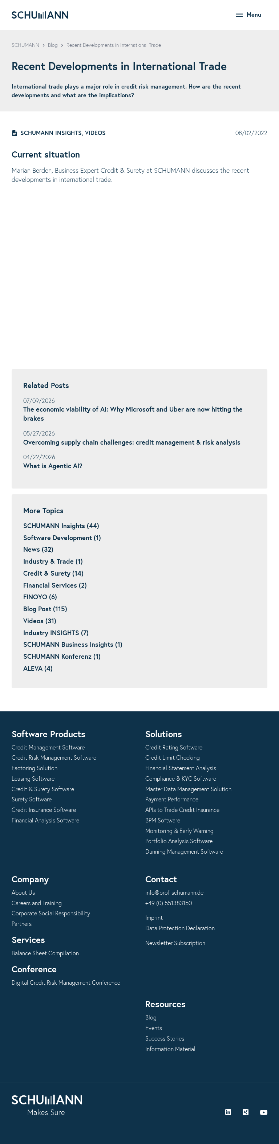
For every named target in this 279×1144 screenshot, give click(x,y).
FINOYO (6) (40, 597)
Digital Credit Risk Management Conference (66, 983)
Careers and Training (37, 903)
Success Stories (164, 1039)
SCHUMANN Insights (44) (61, 526)
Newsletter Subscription (175, 943)
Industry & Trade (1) (53, 562)
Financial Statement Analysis (180, 768)
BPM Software (162, 821)
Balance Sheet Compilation (45, 953)
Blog (53, 45)
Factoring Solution (34, 768)
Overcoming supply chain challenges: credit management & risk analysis (131, 443)
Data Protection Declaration (180, 928)
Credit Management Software (48, 748)
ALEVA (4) (38, 669)
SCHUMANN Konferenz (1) (62, 657)
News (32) (38, 550)
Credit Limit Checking (172, 758)
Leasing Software (33, 779)
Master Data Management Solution (188, 789)
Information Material (170, 1049)
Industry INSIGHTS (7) (56, 633)
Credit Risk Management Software (54, 758)
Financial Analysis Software (45, 821)
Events (153, 1028)
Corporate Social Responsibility (51, 913)
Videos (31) (39, 621)
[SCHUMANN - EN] (40, 15)
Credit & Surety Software (43, 789)
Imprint (154, 918)
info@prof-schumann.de (174, 893)
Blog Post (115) (45, 609)
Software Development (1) (62, 538)
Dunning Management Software (184, 852)
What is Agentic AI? (52, 466)
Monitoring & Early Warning (179, 831)
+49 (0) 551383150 (168, 903)
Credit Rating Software (173, 748)
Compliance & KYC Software (180, 779)
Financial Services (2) (55, 586)
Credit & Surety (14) (53, 574)
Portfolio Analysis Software (179, 841)
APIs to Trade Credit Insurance (182, 810)
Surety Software (32, 799)
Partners (22, 924)
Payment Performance (171, 799)
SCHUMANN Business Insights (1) (72, 645)
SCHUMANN (25, 45)
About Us (23, 893)
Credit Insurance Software (44, 810)
